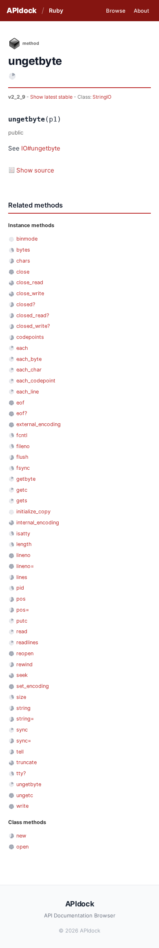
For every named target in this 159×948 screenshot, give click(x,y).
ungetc (24, 795)
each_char (29, 370)
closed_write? (33, 326)
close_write (30, 293)
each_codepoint (35, 381)
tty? (21, 773)
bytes (23, 250)
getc (21, 490)
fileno (23, 446)
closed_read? (32, 315)
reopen (24, 653)
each (22, 348)
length (24, 544)
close (22, 272)
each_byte (29, 359)
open (22, 847)
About (141, 10)
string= (25, 719)
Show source (35, 170)
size (21, 697)
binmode (27, 239)
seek (22, 675)
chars (23, 261)
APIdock (22, 10)
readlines (27, 642)
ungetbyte (28, 784)
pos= (22, 610)
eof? (21, 413)
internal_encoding (37, 522)
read (21, 631)
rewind (24, 664)
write (22, 806)
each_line (27, 392)
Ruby (56, 10)
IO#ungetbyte (40, 148)
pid (20, 588)
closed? (25, 304)
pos (21, 599)
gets (21, 500)
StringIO (102, 97)
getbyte (25, 479)
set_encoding (32, 686)
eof (20, 403)
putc (21, 621)
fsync (23, 468)
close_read (29, 282)
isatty (23, 533)
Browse (116, 10)
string (23, 708)
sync (22, 730)
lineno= (25, 566)
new (21, 836)
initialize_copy (33, 511)
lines (21, 577)
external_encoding (38, 424)
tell (20, 752)
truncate (26, 762)
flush (22, 457)
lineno (23, 555)
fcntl (21, 435)
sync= (23, 741)
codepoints (30, 337)
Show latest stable (52, 97)
